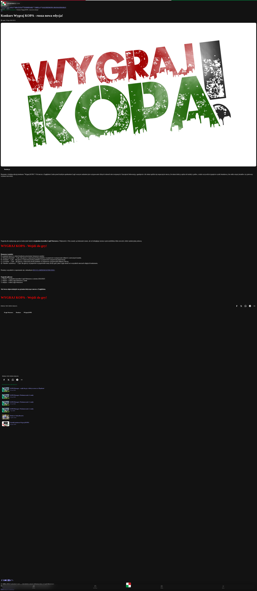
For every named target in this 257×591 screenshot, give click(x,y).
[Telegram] (250, 306)
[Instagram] (7, 580)
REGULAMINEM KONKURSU (44, 270)
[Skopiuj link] (254, 306)
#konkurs (18, 312)
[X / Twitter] (3, 580)
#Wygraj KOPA (28, 312)
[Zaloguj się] (2, 11)
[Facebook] (237, 306)
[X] (241, 306)
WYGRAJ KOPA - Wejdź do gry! (24, 246)
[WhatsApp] (245, 306)
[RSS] (12, 580)
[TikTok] (11, 580)
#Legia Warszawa (8, 312)
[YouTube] (5, 580)
